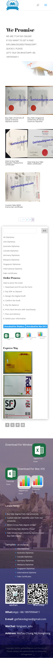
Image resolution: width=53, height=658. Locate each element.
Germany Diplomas (11, 255)
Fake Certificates (10, 273)
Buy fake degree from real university (22, 514)
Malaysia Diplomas (11, 259)
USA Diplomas (9, 241)
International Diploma (12, 268)
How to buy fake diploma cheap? (21, 529)
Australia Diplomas (11, 246)
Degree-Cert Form (20, 338)
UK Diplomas (8, 237)
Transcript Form (11, 338)
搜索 (44, 230)
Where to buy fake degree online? (21, 525)
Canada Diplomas (10, 250)
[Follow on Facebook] (7, 425)
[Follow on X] (12, 425)
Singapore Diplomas (12, 264)
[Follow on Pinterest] (18, 425)
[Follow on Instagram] (23, 425)
